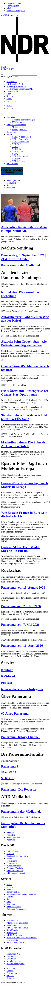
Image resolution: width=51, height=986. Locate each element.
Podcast (6, 682)
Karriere (10, 853)
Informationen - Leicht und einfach (21, 894)
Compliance (12, 863)
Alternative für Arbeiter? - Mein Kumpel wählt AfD (24, 229)
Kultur (9, 98)
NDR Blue (16, 159)
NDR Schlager (18, 161)
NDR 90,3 (16, 144)
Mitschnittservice (14, 961)
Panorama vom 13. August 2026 (23, 587)
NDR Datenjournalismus (17, 928)
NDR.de (10, 832)
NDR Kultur (17, 151)
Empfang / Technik (15, 868)
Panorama (11, 840)
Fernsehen (11, 117)
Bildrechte (11, 978)
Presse (9, 858)
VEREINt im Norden (16, 935)
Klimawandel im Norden (17, 923)
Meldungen (11, 183)
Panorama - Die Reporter (19, 789)
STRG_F (7, 778)
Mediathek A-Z (18, 127)
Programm (11, 956)
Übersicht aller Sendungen (23, 120)
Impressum (11, 968)
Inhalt (9, 8)
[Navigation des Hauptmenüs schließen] (2, 74)
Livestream (11, 959)
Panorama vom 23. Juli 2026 (21, 606)
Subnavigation (13, 6)
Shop (9, 899)
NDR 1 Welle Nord (20, 142)
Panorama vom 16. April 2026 (22, 645)
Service (10, 185)
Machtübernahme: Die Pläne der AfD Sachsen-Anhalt (24, 444)
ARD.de (10, 975)
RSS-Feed (8, 676)
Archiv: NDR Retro (15, 942)
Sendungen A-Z (13, 837)
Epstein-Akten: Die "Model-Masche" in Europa (20, 548)
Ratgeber (10, 96)
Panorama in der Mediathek (21, 265)
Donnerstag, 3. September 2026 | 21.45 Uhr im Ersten (23, 257)
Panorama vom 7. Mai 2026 (20, 624)
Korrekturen (12, 904)
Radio (9, 134)
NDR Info (16, 149)
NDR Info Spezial (20, 156)
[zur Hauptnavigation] (2, 72)
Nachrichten (12, 81)
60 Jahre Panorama (15, 713)
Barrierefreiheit (13, 892)
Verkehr (10, 887)
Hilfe (9, 901)
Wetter (9, 884)
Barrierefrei (11, 132)
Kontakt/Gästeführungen (17, 856)
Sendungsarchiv (13, 180)
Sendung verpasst (19, 129)
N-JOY (15, 154)
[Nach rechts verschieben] (2, 176)
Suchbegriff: (6, 77)
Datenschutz (12, 973)
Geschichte (11, 101)
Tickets (10, 897)
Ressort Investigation (15, 963)
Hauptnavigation (14, 3)
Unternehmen (12, 851)
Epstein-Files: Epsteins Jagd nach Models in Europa (24, 485)
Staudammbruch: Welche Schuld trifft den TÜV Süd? (24, 417)
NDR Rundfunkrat (15, 870)
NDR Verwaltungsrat (16, 873)
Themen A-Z (12, 940)
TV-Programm (18, 122)
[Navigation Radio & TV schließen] (2, 113)
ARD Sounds (12, 163)
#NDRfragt (11, 925)
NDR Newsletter (14, 906)
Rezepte (10, 889)
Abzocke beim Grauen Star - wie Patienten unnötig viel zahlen (24, 343)
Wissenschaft (12, 920)
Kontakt (7, 670)
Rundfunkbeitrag (14, 866)
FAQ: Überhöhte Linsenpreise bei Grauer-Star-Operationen (24, 392)
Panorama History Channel (20, 737)
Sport (9, 94)
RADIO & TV (7, 69)
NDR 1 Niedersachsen (21, 137)
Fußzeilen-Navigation (16, 10)
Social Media (12, 930)
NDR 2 (15, 146)
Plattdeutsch (12, 932)
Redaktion (11, 188)
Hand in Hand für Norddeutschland (22, 937)
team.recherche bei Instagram (22, 689)
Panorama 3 (9, 766)
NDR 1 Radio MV (20, 139)
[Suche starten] (39, 77)
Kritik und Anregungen (17, 909)
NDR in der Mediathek (16, 124)
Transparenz (12, 861)
